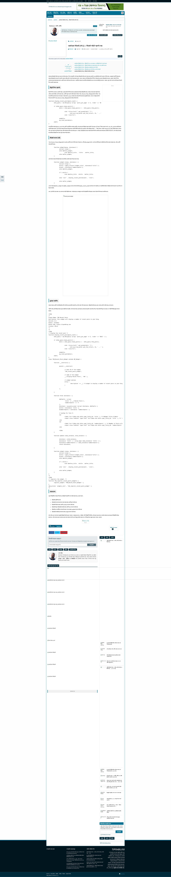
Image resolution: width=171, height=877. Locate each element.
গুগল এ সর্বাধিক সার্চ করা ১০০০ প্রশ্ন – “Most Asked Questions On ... (114, 805)
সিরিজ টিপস (56, 13)
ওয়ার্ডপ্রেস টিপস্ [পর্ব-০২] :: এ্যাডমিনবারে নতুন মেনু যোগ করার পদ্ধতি (148, 603)
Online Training (77, 864)
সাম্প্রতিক (112, 537)
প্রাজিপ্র (81, 13)
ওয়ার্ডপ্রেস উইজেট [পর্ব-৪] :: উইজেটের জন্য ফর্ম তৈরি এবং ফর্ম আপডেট (87, 69)
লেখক (49, 549)
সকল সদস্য (89, 1)
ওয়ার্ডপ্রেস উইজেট (69, 58)
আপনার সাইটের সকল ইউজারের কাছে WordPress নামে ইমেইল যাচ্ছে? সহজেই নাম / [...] (148, 627)
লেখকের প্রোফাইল (103, 35)
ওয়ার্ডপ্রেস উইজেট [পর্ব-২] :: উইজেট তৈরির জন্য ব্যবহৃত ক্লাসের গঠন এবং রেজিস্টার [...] (147, 676)
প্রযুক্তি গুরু (69, 13)
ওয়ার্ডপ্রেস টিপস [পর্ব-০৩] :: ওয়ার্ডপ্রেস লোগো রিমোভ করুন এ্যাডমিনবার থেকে (147, 591)
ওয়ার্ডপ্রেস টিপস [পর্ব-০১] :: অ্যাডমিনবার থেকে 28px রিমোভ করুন (147, 615)
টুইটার (58, 532)
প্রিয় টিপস (59, 526)
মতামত (102, 537)
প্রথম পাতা (49, 13)
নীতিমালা (63, 873)
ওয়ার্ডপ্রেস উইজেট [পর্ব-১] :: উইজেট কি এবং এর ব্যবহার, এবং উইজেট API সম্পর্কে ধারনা (90, 63)
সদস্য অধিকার (95, 1)
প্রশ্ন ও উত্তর (63, 13)
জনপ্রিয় (107, 537)
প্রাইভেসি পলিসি (68, 873)
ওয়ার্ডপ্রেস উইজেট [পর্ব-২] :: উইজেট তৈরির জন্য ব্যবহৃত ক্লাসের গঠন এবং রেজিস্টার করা (90, 65)
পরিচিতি (60, 873)
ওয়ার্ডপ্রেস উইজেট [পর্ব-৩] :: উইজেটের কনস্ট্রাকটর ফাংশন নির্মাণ (86, 67)
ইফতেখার (71, 49)
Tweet (2, 180)
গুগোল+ (55, 549)
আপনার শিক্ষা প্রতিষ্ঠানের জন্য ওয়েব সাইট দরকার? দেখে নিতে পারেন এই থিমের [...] (147, 579)
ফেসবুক (52, 532)
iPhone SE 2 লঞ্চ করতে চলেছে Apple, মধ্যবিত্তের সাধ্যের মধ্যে (113, 817)
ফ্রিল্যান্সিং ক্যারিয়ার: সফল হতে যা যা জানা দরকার (113, 24)
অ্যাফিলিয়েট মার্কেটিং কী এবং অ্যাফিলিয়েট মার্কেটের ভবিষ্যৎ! (75, 855)
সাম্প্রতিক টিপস (73, 549)
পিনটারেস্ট (64, 532)
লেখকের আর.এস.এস (117, 35)
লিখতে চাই (95, 13)
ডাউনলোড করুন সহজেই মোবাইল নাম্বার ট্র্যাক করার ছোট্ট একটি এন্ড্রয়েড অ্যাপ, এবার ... (114, 781)
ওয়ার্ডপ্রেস (71, 41)
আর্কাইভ (75, 13)
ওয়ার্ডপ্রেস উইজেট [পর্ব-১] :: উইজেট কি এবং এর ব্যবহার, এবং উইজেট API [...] (148, 688)
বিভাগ (86, 1)
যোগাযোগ (88, 13)
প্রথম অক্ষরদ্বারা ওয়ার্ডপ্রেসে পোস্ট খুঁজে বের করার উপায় (147, 652)
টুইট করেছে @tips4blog (105, 843)
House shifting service (75, 868)
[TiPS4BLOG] (59, 6)
